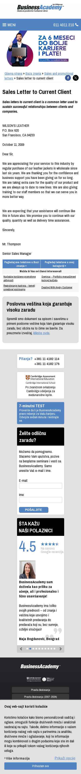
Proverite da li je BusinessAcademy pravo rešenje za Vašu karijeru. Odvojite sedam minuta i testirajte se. (40, 415)
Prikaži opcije (65, 758)
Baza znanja (33, 73)
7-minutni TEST (32, 406)
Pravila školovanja (40, 690)
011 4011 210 (63, 25)
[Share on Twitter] (76, 78)
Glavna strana (13, 73)
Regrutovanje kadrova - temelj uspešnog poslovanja (19, 287)
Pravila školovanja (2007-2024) (40, 697)
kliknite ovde (41, 333)
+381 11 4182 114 (46, 358)
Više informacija (18, 758)
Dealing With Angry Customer (56, 287)
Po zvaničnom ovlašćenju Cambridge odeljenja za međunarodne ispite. (40, 391)
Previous (21, 647)
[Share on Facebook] (68, 78)
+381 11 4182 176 (46, 363)
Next (60, 647)
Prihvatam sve (40, 766)
